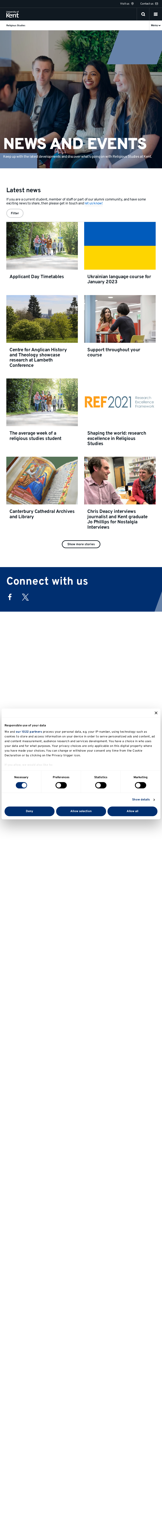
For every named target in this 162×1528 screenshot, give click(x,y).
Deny (29, 811)
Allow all (132, 811)
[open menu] (155, 14)
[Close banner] (156, 713)
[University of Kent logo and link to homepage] (12, 14)
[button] (155, 14)
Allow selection (81, 811)
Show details (141, 800)
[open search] (143, 14)
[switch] (61, 785)
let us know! (94, 203)
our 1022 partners (29, 732)
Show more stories (81, 544)
